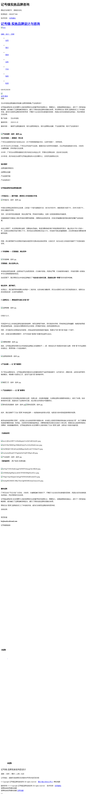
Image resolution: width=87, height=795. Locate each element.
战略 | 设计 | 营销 (7, 34)
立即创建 (20, 790)
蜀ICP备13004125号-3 (45, 782)
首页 (3, 96)
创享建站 (12, 18)
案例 (6, 96)
